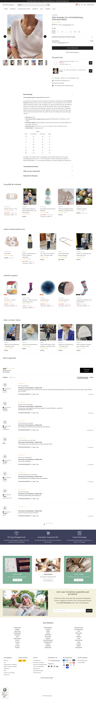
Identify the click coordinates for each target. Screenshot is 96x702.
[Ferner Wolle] (78, 565)
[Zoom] (25, 36)
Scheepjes (48, 645)
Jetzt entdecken (17, 580)
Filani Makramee (48, 627)
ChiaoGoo (78, 636)
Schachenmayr (17, 633)
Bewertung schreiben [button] (86, 370)
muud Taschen (17, 638)
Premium (35, 9)
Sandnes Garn (17, 627)
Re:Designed (78, 647)
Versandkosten (37, 660)
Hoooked (48, 629)
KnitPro (17, 640)
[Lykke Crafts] (17, 565)
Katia (78, 642)
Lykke (78, 638)
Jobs (5, 662)
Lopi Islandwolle (78, 629)
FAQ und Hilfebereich (38, 666)
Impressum (6, 668)
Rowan (48, 631)
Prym (78, 631)
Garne (6, 9)
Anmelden (89, 610)
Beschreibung (27, 94)
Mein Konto (7, 674)
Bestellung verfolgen (38, 662)
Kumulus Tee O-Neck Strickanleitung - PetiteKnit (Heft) (72, 70)
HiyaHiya (17, 647)
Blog (41, 9)
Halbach (48, 638)
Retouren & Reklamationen (40, 664)
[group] (10, 368)
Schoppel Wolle (48, 642)
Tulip (17, 644)
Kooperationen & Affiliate (10, 664)
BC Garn (17, 645)
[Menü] (7, 688)
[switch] (4, 696)
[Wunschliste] (82, 5)
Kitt (38, 128)
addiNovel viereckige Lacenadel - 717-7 (68, 61)
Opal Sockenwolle (48, 640)
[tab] (82, 378)
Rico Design (48, 636)
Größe (54, 28)
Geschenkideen (81, 662)
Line (48, 119)
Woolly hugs (78, 633)
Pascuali (78, 644)
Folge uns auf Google (9, 672)
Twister (48, 633)
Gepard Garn (48, 647)
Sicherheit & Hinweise (30, 176)
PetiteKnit (54, 15)
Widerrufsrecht (37, 672)
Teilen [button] (37, 394)
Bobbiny (17, 629)
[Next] (45, 36)
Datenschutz (36, 668)
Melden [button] (34, 394)
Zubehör (12, 9)
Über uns (6, 660)
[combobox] (33, 4)
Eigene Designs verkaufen (10, 666)
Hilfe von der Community (31, 171)
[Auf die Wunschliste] (20, 191)
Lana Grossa (17, 631)
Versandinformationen (30, 166)
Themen (47, 9)
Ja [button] (31, 394)
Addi (78, 634)
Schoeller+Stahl (78, 627)
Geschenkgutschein (82, 660)
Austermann (48, 634)
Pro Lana (17, 642)
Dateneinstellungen (38, 670)
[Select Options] (90, 63)
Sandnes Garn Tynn (42, 119)
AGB (5, 670)
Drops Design (78, 640)
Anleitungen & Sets (24, 9)
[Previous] (5, 36)
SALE (54, 9)
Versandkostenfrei (66, 25)
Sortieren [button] (5, 377)
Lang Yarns (17, 634)
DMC (17, 636)
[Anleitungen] (48, 565)
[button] (72, 22)
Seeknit (79, 645)
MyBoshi (48, 644)
